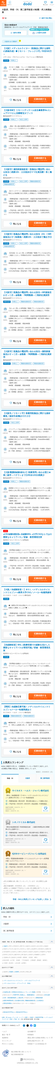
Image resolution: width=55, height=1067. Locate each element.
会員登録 (3, 4)
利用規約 (31, 1035)
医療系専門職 (39, 1017)
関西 (26, 1017)
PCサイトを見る (7, 1044)
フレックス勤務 (30, 992)
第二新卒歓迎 (8, 931)
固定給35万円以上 (22, 1012)
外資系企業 (6, 992)
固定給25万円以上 (9, 1012)
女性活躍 (47, 995)
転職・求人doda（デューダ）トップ (12, 1017)
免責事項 (5, 1038)
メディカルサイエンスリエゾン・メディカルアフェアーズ (21, 980)
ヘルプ (4, 1031)
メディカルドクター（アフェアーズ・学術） (17, 983)
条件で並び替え (47, 18)
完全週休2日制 (19, 1000)
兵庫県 (17, 972)
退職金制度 (39, 997)
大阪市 (5, 946)
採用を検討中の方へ (34, 1041)
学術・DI (6, 917)
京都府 (11, 972)
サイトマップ (6, 1041)
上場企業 (20, 997)
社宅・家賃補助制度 (9, 997)
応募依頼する (40, 100)
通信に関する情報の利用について (39, 1038)
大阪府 (6, 924)
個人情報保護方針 (17, 1054)
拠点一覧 (5, 1035)
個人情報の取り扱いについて (21, 1052)
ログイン (9, 4)
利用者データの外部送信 (36, 1044)
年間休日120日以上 (18, 992)
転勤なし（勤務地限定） (28, 995)
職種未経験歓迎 (30, 1000)
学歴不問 (16, 995)
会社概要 (31, 1031)
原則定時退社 (7, 1003)
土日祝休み (40, 1000)
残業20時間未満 (8, 1000)
